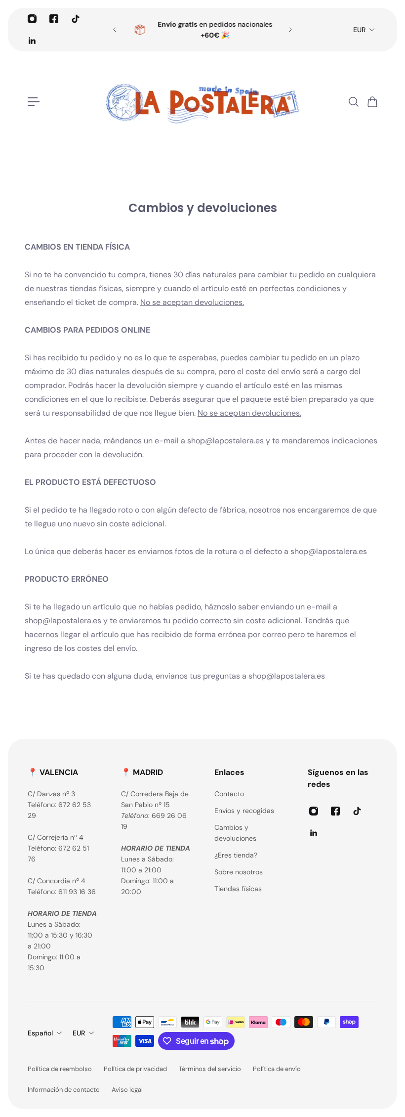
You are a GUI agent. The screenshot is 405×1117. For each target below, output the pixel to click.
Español (40, 1033)
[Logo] (202, 101)
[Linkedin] (32, 40)
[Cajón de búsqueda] (353, 102)
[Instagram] (32, 19)
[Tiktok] (75, 19)
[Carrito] (372, 102)
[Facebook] (54, 19)
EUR (359, 29)
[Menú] (33, 101)
